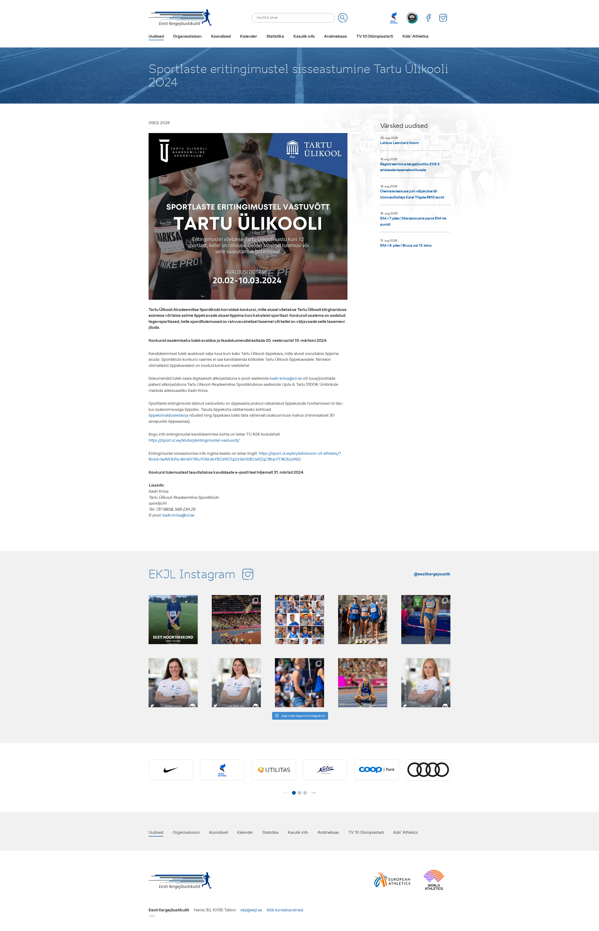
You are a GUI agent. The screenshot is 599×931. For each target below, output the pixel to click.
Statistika (275, 36)
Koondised (221, 36)
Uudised (156, 36)
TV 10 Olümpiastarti (374, 36)
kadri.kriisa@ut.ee (286, 378)
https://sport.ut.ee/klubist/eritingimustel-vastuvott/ (194, 440)
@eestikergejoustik (432, 574)
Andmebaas (335, 36)
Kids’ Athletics (415, 36)
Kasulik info (304, 36)
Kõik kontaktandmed (285, 910)
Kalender (248, 36)
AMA (152, 916)
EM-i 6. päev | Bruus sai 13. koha (405, 245)
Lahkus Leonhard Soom (399, 143)
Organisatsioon (187, 36)
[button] (294, 793)
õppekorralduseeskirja (168, 415)
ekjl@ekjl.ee (251, 910)
